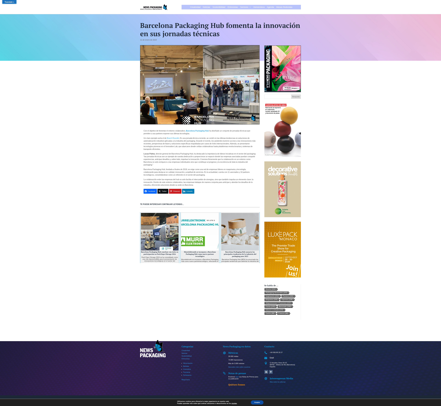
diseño (271, 289)
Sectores (244, 7)
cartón (270, 313)
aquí (237, 377)
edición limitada (274, 310)
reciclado (285, 306)
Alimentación (187, 363)
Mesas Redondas (284, 7)
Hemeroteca (259, 7)
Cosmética (187, 369)
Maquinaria (186, 380)
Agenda (270, 7)
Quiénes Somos (236, 384)
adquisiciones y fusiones (278, 303)
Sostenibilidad (218, 7)
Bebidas (186, 366)
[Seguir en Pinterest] (271, 372)
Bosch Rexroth (173, 138)
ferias (270, 306)
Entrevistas (233, 7)
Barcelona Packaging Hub (197, 131)
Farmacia (186, 372)
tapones (287, 300)
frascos (283, 313)
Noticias (206, 7)
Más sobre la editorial (277, 382)
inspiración (272, 296)
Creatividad (195, 7)
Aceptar (257, 402)
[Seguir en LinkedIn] (266, 372)
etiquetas (272, 300)
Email (272, 357)
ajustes (234, 403)
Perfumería (187, 375)
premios (288, 296)
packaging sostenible (276, 293)
